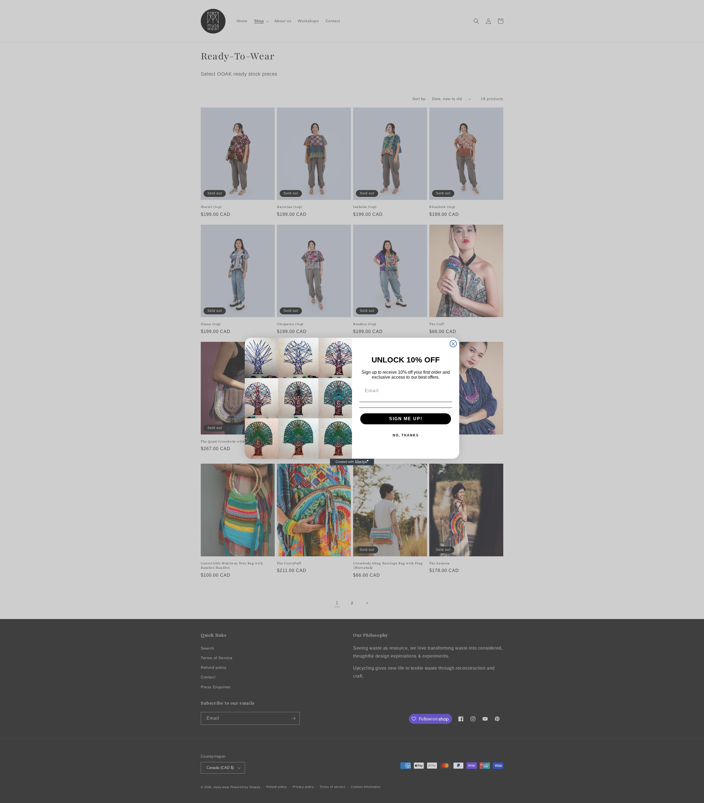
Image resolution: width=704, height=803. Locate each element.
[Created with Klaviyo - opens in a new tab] (352, 462)
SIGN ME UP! (405, 418)
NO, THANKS (406, 435)
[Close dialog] (453, 343)
